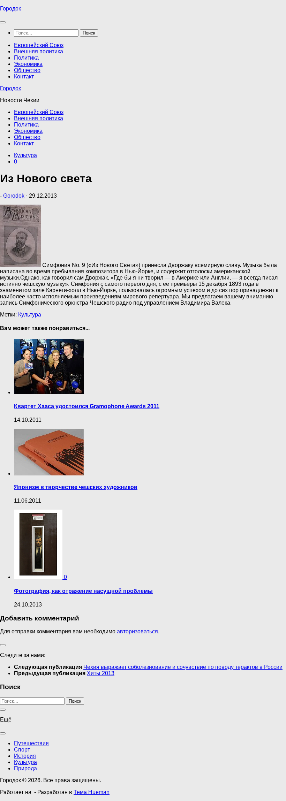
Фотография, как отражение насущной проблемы (83, 591)
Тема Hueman (92, 792)
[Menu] (3, 22)
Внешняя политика (38, 51)
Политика (26, 58)
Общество (27, 70)
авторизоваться (137, 631)
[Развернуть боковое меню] (3, 645)
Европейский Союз (38, 45)
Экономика (28, 64)
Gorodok (13, 196)
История (25, 756)
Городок (10, 9)
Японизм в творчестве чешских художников (75, 487)
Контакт (24, 76)
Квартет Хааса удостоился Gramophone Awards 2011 (86, 406)
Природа (25, 768)
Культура (25, 155)
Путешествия (31, 743)
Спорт (22, 750)
